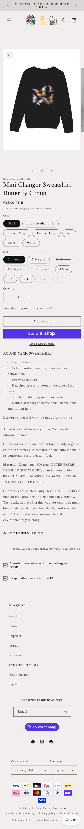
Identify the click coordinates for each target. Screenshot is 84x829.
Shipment (15, 636)
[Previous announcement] (8, 5)
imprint (14, 684)
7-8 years (44, 270)
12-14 (64, 269)
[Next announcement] (76, 5)
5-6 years (38, 259)
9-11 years (65, 260)
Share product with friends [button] (26, 532)
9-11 (27, 278)
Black (12, 223)
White (31, 242)
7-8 (10, 278)
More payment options (42, 343)
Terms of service (69, 813)
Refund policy (27, 813)
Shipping (24, 208)
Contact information (46, 820)
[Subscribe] (66, 712)
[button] (8, 20)
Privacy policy (47, 813)
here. (25, 435)
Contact (14, 626)
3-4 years (14, 259)
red (69, 233)
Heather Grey (46, 233)
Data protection (19, 674)
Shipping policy (21, 820)
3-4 (61, 280)
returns (13, 645)
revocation (16, 655)
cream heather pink (40, 223)
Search (13, 616)
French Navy (17, 233)
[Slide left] (32, 171)
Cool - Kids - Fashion (40, 808)
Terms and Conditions (23, 665)
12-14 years (18, 270)
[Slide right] (51, 171)
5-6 (45, 280)
